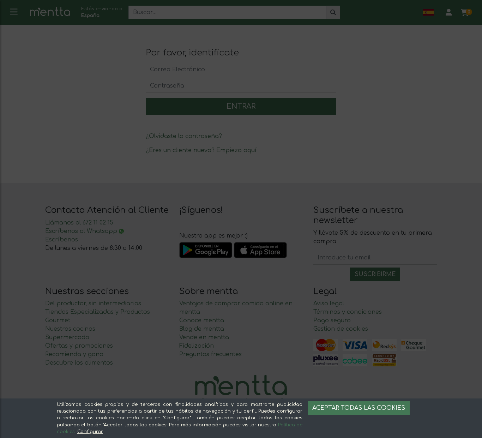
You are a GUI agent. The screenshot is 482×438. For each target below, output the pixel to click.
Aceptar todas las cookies (358, 408)
